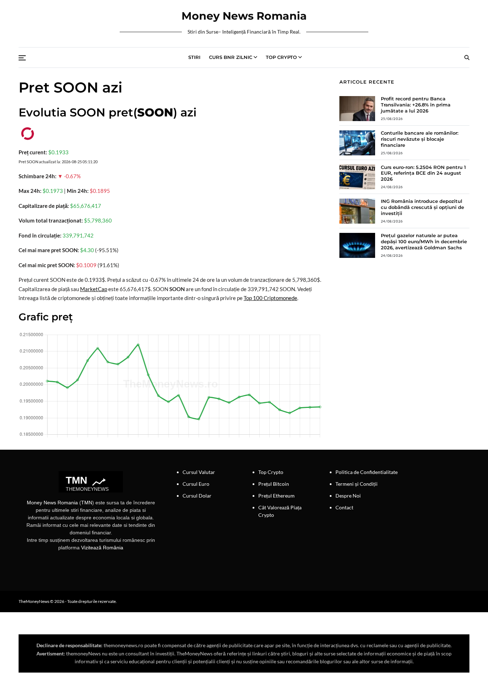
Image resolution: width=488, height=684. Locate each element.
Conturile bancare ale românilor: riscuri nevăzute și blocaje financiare (419, 139)
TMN (86, 502)
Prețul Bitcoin (273, 484)
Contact (344, 507)
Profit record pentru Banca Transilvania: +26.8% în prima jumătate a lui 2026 (415, 105)
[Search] (466, 57)
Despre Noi (348, 496)
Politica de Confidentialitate (366, 472)
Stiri (194, 57)
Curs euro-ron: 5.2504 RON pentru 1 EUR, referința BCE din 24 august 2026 (423, 173)
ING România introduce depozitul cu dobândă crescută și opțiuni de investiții (422, 207)
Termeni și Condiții (356, 484)
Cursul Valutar (199, 472)
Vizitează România (102, 547)
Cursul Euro (196, 484)
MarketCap (93, 289)
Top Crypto (281, 57)
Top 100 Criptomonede (270, 298)
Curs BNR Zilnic (230, 57)
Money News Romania (244, 16)
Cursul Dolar (197, 496)
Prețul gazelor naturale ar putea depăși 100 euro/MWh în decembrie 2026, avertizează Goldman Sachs (424, 241)
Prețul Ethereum (276, 496)
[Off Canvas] (22, 57)
